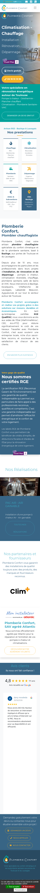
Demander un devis (20, 831)
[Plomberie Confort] (14, 7)
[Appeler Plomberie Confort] (35, 2)
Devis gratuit (14, 71)
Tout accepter (13, 887)
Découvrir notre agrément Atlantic (20, 650)
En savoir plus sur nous (20, 355)
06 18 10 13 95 (14, 79)
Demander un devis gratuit (20, 115)
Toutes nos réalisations (20, 528)
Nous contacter (21, 845)
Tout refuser (29, 887)
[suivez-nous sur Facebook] (32, 2)
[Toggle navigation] (35, 7)
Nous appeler (20, 838)
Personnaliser (20, 890)
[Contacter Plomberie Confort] (27, 2)
